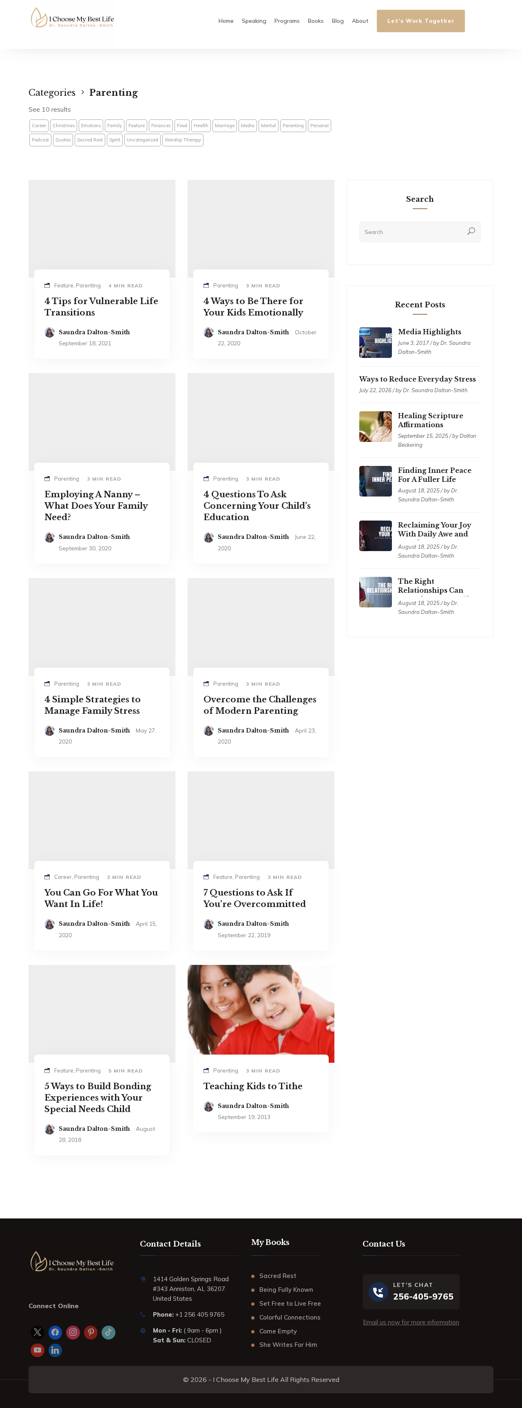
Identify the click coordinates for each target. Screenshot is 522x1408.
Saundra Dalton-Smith (94, 332)
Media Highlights (429, 332)
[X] (37, 1333)
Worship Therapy (183, 140)
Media (247, 125)
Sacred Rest (90, 140)
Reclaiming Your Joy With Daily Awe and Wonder (434, 534)
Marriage (224, 125)
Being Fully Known (286, 1289)
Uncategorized (142, 140)
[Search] (471, 232)
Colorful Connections (290, 1317)
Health (201, 125)
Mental (268, 125)
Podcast (40, 140)
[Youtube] (37, 1350)
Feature (136, 125)
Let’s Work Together (420, 21)
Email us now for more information (411, 1322)
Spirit (114, 140)
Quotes (63, 140)
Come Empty (278, 1331)
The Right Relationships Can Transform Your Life (435, 590)
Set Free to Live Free (290, 1303)
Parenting (293, 125)
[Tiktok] (108, 1333)
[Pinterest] (91, 1333)
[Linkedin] (55, 1350)
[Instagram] (73, 1333)
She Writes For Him (288, 1344)
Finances (160, 125)
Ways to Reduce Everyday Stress (417, 379)
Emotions (91, 125)
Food (182, 125)
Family (114, 125)
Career (39, 125)
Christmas (64, 125)
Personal (319, 125)
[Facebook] (55, 1333)
